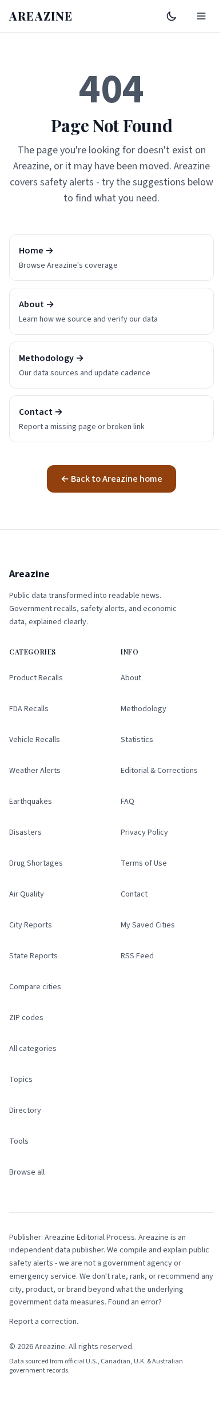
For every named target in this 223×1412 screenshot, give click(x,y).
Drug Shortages (36, 863)
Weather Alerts (35, 770)
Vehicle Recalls (34, 739)
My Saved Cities (148, 925)
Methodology (143, 709)
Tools (19, 1141)
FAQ (127, 801)
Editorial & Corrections (159, 770)
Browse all (27, 1172)
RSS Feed (137, 956)
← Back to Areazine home (111, 479)
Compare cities (35, 987)
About (131, 678)
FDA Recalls (29, 709)
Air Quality (26, 894)
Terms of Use (144, 863)
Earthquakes (30, 801)
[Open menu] (201, 16)
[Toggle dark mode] (171, 16)
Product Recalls (36, 678)
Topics (21, 1079)
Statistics (137, 739)
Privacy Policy (144, 832)
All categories (33, 1048)
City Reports (30, 925)
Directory (25, 1110)
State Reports (33, 956)
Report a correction (43, 1321)
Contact (134, 894)
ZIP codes (26, 1018)
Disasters (25, 832)
